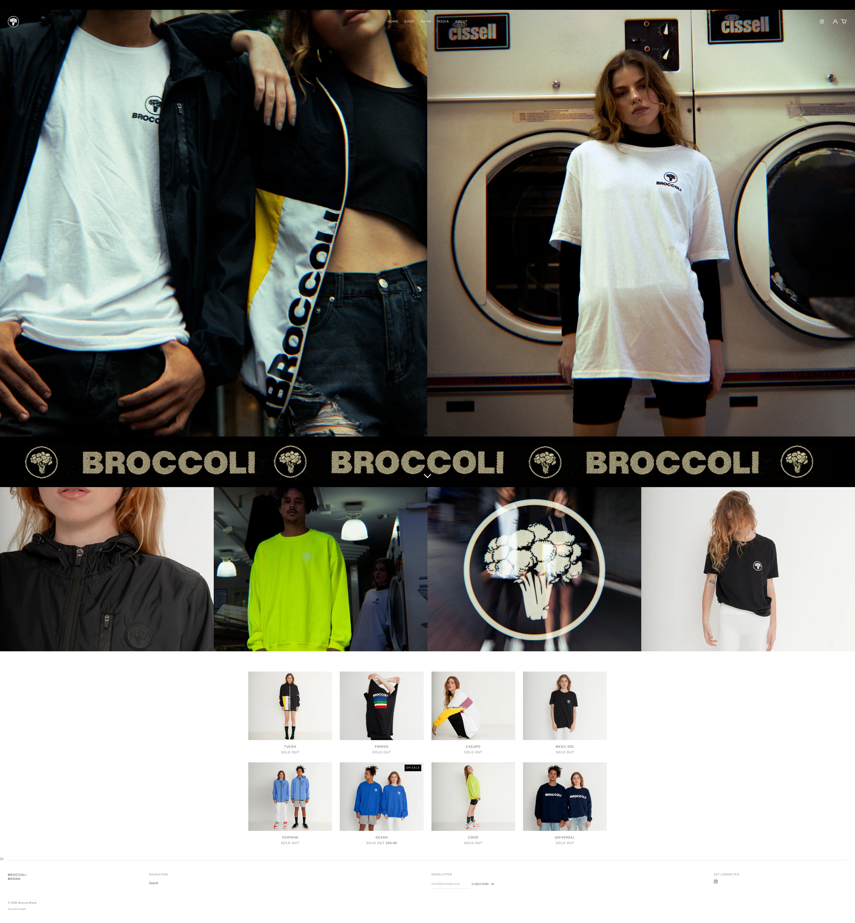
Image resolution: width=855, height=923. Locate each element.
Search (153, 883)
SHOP (409, 21)
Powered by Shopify (17, 909)
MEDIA (443, 21)
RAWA (426, 21)
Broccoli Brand (27, 903)
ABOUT (461, 21)
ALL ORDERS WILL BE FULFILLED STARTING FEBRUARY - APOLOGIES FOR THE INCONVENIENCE (427, 4)
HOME (393, 21)
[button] (843, 21)
